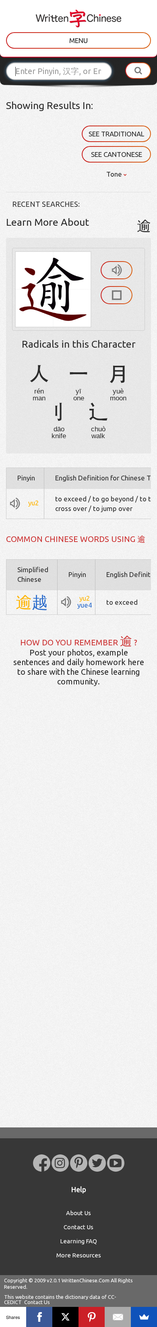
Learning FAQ (78, 1241)
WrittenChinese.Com (85, 1280)
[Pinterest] (91, 1317)
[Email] (118, 1317)
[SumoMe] (144, 1317)
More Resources (78, 1255)
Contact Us (78, 1227)
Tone (115, 174)
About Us (78, 1213)
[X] (65, 1317)
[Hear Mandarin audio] (116, 270)
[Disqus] (78, 819)
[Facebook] (39, 1317)
